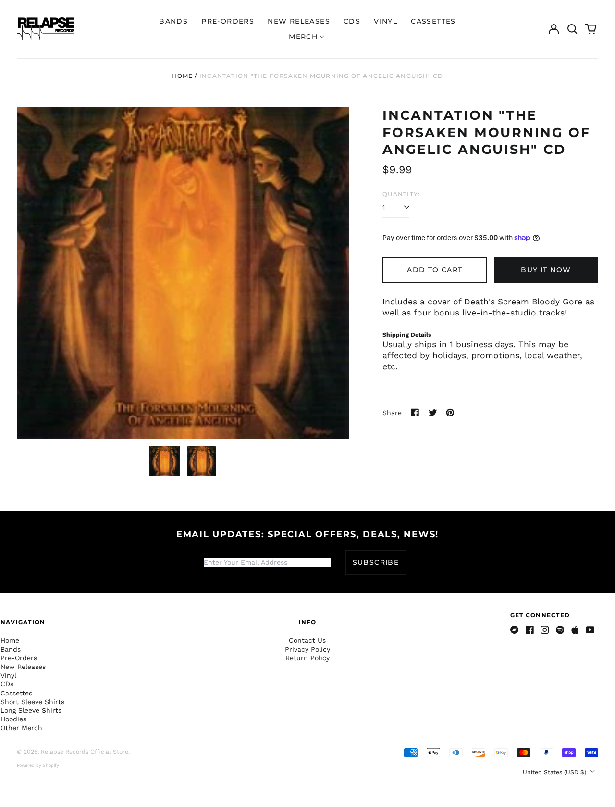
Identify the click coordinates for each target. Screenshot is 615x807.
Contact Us (307, 640)
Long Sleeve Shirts (31, 710)
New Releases (299, 21)
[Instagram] (545, 630)
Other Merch (21, 727)
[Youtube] (590, 630)
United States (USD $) (555, 772)
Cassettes (433, 21)
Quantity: (401, 194)
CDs (352, 21)
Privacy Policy (307, 649)
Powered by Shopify (38, 765)
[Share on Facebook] (415, 412)
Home (182, 75)
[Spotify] (560, 630)
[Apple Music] (575, 630)
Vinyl (385, 21)
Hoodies (13, 719)
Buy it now (546, 269)
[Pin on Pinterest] (450, 412)
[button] (572, 29)
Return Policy (307, 658)
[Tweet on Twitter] (433, 412)
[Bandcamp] (514, 630)
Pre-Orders (227, 21)
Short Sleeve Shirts (32, 702)
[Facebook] (530, 630)
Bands (173, 21)
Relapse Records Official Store (84, 751)
